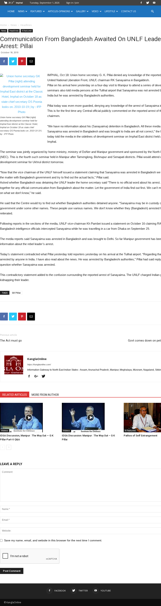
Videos (4, 430)
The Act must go (11, 340)
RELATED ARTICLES (14, 394)
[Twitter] (148, 3)
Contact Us (128, 11)
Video (95, 11)
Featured (36, 11)
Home (11, 11)
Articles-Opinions (59, 11)
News (14, 25)
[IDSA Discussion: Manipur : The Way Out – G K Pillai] (91, 417)
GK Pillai (16, 292)
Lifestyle (110, 11)
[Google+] (37, 376)
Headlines (13, 30)
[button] (152, 11)
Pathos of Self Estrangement (140, 435)
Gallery (81, 11)
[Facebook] (141, 3)
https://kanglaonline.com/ (39, 364)
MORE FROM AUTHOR (45, 394)
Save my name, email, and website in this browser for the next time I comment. (53, 540)
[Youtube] (154, 3)
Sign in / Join (72, 2)
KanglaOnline (37, 359)
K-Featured (27, 30)
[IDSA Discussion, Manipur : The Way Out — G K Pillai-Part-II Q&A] (29, 417)
